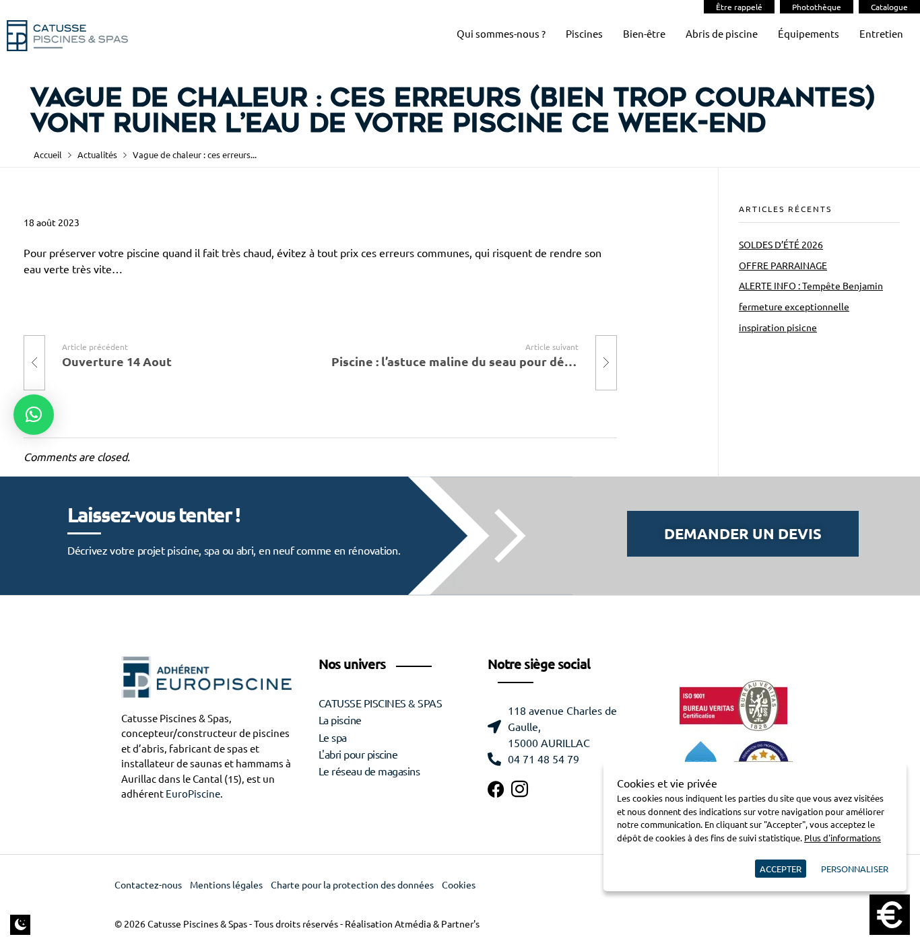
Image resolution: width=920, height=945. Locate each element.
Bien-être (644, 34)
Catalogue (889, 6)
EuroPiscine (193, 794)
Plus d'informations (842, 838)
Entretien (881, 34)
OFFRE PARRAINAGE (783, 265)
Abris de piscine (722, 34)
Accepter (780, 869)
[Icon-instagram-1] (519, 789)
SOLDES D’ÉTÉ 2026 (781, 245)
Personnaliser (854, 869)
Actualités (97, 154)
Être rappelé (739, 6)
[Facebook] (496, 789)
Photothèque (816, 6)
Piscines (584, 34)
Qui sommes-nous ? (501, 34)
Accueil (48, 154)
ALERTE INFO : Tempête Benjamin (811, 286)
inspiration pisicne (778, 327)
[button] (33, 414)
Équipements (808, 34)
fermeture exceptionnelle (794, 307)
